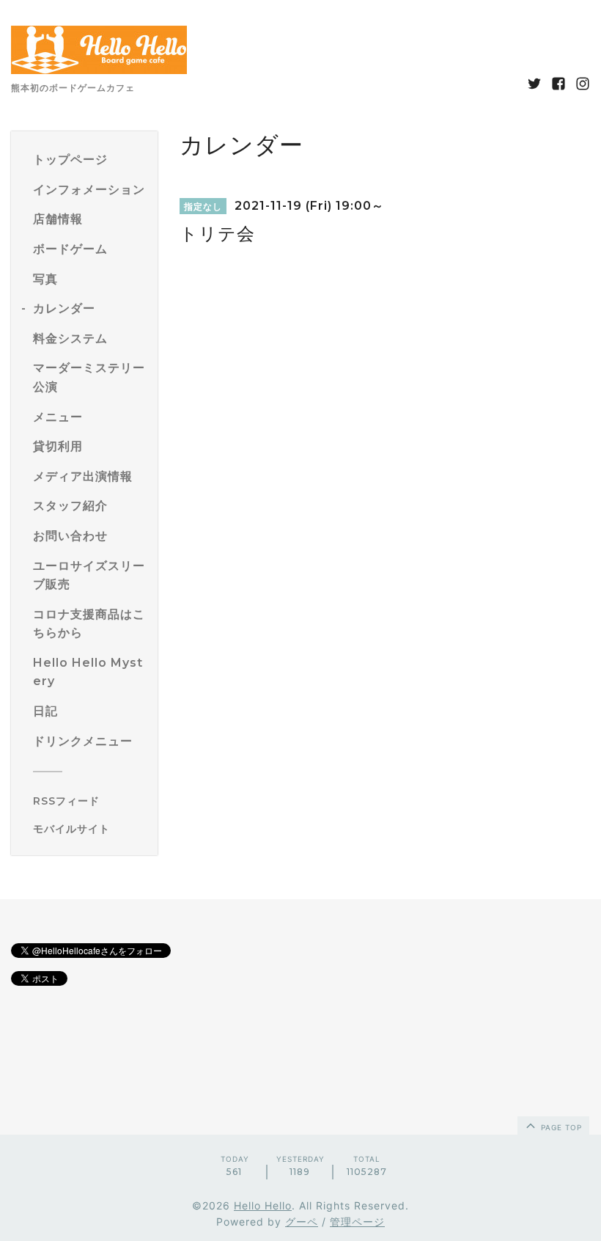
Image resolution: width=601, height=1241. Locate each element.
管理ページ (357, 1221)
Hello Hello (263, 1205)
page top (560, 1127)
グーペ (301, 1221)
